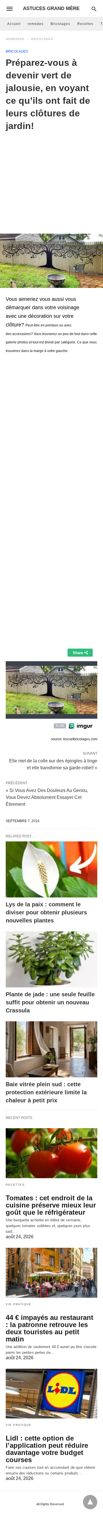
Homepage (15, 39)
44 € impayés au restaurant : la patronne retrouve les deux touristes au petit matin (49, 1328)
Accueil (14, 24)
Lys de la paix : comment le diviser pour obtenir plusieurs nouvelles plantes (46, 912)
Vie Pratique (18, 1304)
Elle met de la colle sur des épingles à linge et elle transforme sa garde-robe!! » (53, 764)
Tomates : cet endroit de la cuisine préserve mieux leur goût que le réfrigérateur (51, 1205)
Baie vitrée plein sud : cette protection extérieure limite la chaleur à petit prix (46, 1092)
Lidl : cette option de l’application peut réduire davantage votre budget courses (47, 1449)
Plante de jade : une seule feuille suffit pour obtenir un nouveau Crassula (50, 1002)
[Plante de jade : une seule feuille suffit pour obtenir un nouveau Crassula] (51, 959)
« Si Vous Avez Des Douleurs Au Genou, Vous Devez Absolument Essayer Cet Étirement (47, 797)
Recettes (85, 24)
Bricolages (60, 24)
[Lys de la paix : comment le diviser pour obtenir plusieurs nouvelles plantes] (51, 869)
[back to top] (90, 1502)
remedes (35, 24)
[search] (94, 8)
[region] (51, 178)
